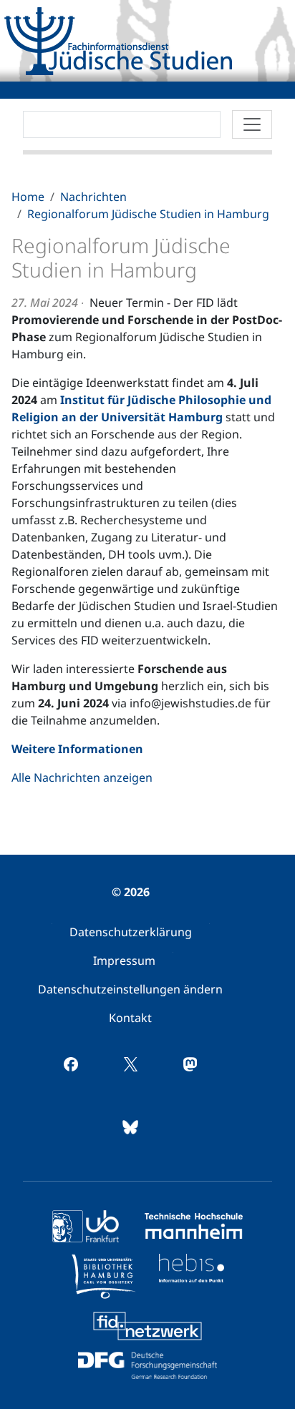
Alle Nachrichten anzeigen (82, 777)
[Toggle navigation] (252, 124)
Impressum (124, 960)
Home (27, 197)
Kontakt (130, 1018)
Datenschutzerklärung (130, 932)
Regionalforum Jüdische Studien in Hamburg (148, 214)
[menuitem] (130, 932)
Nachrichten (93, 197)
